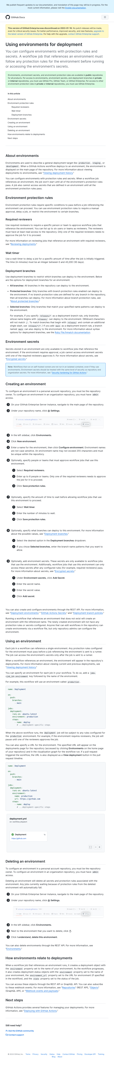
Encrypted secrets (16, 359)
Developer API (90, 1054)
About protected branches (25, 301)
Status (51, 1054)
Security (44, 1054)
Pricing (79, 1054)
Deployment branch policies (88, 613)
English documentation (75, 8)
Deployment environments (24, 613)
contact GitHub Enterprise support (83, 34)
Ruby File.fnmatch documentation (72, 332)
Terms (28, 1054)
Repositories (68, 987)
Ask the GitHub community (21, 1031)
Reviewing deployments (23, 244)
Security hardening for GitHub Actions (69, 372)
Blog (53, 1057)
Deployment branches (56, 533)
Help (58, 1054)
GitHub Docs (18, 17)
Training (101, 1054)
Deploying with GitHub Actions (40, 1010)
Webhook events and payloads (42, 990)
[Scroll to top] (108, 1062)
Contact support (16, 1035)
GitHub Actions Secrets (53, 613)
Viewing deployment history (58, 172)
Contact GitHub (69, 1054)
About (60, 1057)
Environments (13, 948)
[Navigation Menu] (104, 17)
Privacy (36, 1054)
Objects (94, 987)
